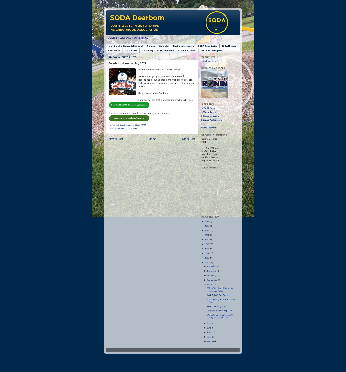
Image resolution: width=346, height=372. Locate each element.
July (209, 323)
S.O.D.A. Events (132, 129)
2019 (207, 244)
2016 (207, 258)
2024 (207, 222)
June (209, 328)
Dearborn (137, 18)
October (211, 276)
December (212, 266)
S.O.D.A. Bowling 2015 (216, 307)
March (210, 341)
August (210, 285)
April (209, 337)
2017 (207, 253)
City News (119, 129)
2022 (207, 231)
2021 (207, 235)
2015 (207, 262)
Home (152, 139)
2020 (207, 240)
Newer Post (116, 139)
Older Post (188, 139)
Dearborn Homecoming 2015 (219, 311)
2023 (207, 226)
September (212, 280)
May (209, 332)
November (212, 271)
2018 (207, 249)
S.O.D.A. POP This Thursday (218, 295)
